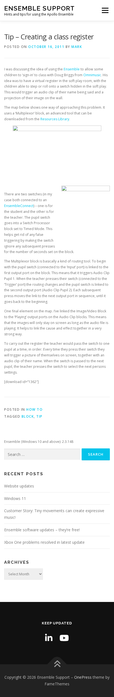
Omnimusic (92, 75)
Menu (104, 10)
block (28, 416)
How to (34, 409)
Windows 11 (15, 498)
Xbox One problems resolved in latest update (44, 542)
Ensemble (72, 69)
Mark (76, 46)
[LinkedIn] (48, 638)
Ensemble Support (39, 8)
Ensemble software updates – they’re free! (42, 529)
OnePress (83, 677)
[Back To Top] (57, 664)
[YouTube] (64, 638)
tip (39, 416)
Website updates (19, 486)
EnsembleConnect (18, 205)
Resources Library (54, 119)
